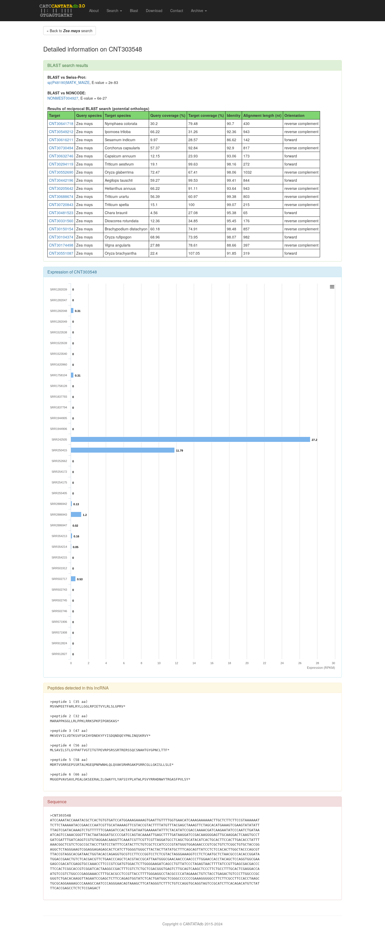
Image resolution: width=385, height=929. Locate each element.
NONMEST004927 (62, 98)
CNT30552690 (61, 172)
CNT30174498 (61, 245)
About (94, 10)
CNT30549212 (61, 131)
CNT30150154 (61, 228)
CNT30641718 (61, 123)
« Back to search (69, 30)
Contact (176, 10)
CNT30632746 (61, 155)
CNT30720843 (61, 204)
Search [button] (113, 10)
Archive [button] (197, 10)
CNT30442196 (61, 180)
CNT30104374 (61, 237)
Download (154, 10)
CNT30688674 (61, 196)
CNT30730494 (61, 147)
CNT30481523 (61, 212)
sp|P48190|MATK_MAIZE (68, 82)
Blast (134, 10)
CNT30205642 (61, 188)
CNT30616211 (61, 139)
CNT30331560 (61, 220)
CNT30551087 (61, 253)
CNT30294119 (61, 164)
